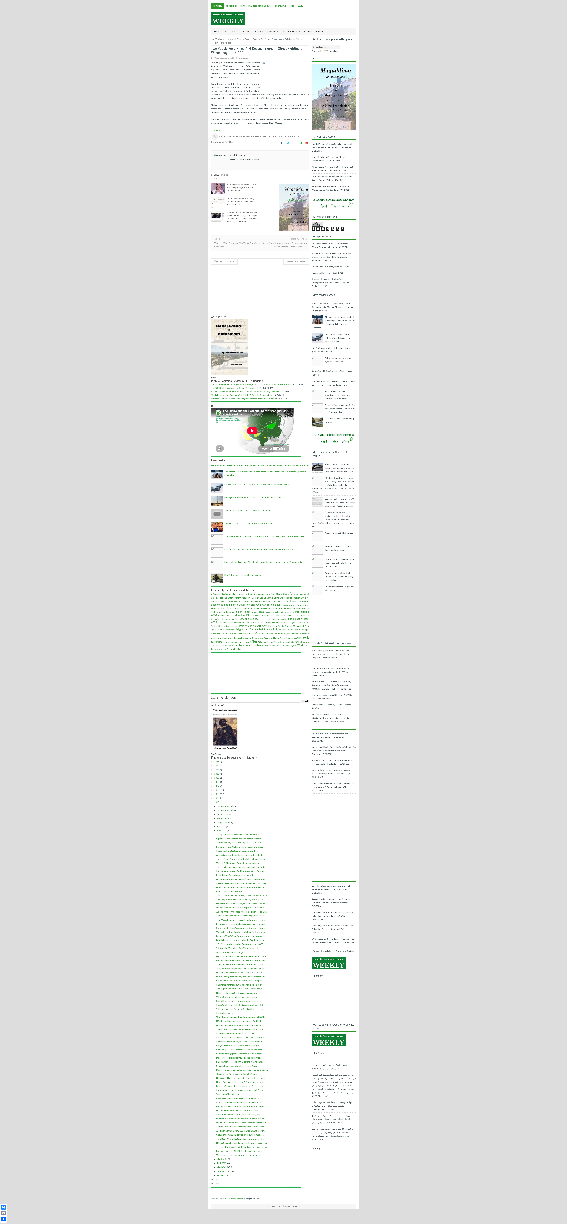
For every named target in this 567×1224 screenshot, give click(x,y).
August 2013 (223, 822)
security (305, 633)
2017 (217, 786)
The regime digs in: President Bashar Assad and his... (240, 988)
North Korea (303, 622)
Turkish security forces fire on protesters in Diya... (239, 842)
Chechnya (268, 597)
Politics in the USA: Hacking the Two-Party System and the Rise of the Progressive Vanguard (331, 257)
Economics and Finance (224, 604)
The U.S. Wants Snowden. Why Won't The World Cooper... (243, 895)
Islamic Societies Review (259, 6)
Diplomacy (277, 601)
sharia (214, 638)
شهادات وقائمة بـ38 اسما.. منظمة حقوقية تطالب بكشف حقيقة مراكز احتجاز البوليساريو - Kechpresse (332, 1106)
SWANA (297, 638)
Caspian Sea (257, 597)
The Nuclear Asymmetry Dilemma (327, 266)
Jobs (292, 6)
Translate (333, 51)
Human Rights (242, 611)
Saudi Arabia (255, 633)
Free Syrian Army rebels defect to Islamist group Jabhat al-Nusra (254, 497)
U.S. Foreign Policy (286, 642)
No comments (243, 58)
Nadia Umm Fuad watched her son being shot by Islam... (241, 956)
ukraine (306, 642)
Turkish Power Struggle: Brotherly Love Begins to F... (240, 859)
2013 (217, 802)
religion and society (291, 629)
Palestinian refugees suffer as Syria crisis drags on (247, 510)
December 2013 (224, 806)
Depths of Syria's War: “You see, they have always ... (240, 936)
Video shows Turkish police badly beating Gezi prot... (240, 932)
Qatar (213, 630)
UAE (297, 642)
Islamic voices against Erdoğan (230, 952)
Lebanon (262, 619)
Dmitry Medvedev (301, 601)
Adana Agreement (256, 594)
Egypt (239, 136)
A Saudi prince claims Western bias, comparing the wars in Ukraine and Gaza (241, 187)
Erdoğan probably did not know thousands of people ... (241, 1106)
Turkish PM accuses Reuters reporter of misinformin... (241, 1126)
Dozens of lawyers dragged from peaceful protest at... (241, 1086)
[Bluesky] (3, 1207)
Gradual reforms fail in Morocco (339, 533)
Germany (279, 608)
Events (246, 136)
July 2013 (221, 826)
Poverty (281, 626)
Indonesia (284, 612)
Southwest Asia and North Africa (268, 638)
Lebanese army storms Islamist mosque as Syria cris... (240, 924)
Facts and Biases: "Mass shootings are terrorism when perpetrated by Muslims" (260, 549)
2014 (217, 798)
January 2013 (223, 1175)
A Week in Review (219, 594)
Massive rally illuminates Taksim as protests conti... (239, 1098)
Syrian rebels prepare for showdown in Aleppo (237, 1066)
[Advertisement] (302, 18)
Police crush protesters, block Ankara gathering (238, 851)
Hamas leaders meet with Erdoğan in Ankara (236, 993)
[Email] (3, 1213)
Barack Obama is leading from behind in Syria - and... (239, 1061)
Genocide (269, 608)
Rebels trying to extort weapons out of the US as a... (240, 1090)
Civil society (284, 598)
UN (212, 645)
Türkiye (273, 642)
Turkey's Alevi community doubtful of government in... (241, 915)
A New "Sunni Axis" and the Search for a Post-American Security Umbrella (245, 391)
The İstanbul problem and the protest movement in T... (241, 1147)
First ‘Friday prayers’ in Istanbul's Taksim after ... (238, 1110)
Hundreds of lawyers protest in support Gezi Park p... (240, 1078)
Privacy (296, 1206)
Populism (272, 626)
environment (303, 605)
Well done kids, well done (227, 1094)
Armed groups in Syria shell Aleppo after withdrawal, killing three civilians (339, 576)
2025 (217, 761)
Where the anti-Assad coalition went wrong (236, 997)
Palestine (234, 626)
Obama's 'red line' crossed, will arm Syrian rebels (238, 1074)
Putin (306, 626)
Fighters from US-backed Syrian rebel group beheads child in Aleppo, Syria (339, 563)
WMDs (279, 646)
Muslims (234, 623)
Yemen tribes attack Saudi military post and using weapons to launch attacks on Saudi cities (340, 468)
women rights (289, 645)
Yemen (230, 648)
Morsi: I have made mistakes (229, 891)
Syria (305, 637)
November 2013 (224, 810)
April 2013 (222, 1163)
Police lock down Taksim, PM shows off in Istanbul (239, 1041)
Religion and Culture (289, 136)
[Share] (3, 1219)
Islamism (305, 615)
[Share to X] (288, 143)
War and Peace (254, 645)
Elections (286, 605)
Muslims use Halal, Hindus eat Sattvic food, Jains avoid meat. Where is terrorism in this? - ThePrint (334, 750)
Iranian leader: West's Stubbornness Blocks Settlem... (241, 871)
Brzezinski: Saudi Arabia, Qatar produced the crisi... (239, 847)
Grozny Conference (293, 608)
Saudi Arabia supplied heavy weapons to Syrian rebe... (240, 964)
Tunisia (248, 642)
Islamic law (297, 615)
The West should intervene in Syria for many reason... (240, 920)
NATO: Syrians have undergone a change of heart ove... (241, 1143)
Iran (238, 615)
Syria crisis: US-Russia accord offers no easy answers (248, 523)
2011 (217, 1183)
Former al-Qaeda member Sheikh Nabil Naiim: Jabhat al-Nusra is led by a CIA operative (263, 562)
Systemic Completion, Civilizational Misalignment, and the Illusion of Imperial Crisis (330, 282)
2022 (217, 765)
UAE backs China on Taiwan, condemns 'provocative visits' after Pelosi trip (241, 201)
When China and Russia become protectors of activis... (241, 907)
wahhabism (238, 645)
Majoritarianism (273, 619)
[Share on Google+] (294, 143)
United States (221, 646)
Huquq (254, 612)
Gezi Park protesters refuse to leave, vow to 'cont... (239, 1049)
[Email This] (300, 143)
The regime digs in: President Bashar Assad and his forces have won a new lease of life (264, 536)
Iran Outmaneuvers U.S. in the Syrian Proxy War (238, 1114)
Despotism (266, 601)
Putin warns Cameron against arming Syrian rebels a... (240, 1037)
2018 (217, 782)
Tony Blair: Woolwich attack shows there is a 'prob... (240, 1139)
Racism (226, 629)
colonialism (295, 597)
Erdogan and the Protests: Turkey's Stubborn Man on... (241, 960)
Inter (292, 612)
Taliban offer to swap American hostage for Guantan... (241, 968)
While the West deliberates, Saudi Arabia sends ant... (240, 1009)
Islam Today (269, 615)
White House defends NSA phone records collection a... (241, 1122)
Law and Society (249, 618)
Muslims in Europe (247, 622)
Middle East (293, 618)
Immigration (270, 612)
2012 (217, 1179)
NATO (286, 623)
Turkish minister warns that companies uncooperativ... (241, 867)
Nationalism (277, 622)
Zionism (237, 649)
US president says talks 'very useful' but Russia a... (239, 1025)
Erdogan (215, 608)
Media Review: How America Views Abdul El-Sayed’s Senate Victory (242, 395)
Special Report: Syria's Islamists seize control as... (238, 1001)
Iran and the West (224, 1013)
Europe (223, 608)
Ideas (261, 611)
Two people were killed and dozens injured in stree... (240, 899)
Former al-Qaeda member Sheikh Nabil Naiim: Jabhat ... (241, 887)
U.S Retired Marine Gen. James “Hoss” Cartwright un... (241, 879)
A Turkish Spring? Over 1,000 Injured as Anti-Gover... (240, 1130)
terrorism (216, 641)
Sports (289, 638)
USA (229, 646)
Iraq (243, 615)
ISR (268, 1206)
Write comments (296, 261)
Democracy (255, 601)
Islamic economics (283, 615)
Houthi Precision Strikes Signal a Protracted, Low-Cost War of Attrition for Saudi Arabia (251, 384)
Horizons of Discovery (322, 273)
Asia (244, 597)
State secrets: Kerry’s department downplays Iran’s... (240, 928)
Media (283, 619)
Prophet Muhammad (294, 626)
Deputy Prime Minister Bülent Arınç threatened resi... (240, 972)
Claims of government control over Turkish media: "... (240, 1134)
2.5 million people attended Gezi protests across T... (240, 944)
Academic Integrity (238, 594)
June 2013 (222, 830)
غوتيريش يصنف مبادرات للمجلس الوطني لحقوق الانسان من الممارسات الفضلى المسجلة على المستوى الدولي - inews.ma (332, 1119)
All (226, 31)
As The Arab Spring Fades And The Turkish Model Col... (241, 911)
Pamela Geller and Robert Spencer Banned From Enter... (241, 883)
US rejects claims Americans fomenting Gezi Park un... (240, 1021)
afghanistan (270, 594)
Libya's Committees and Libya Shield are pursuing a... (240, 1082)
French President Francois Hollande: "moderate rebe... (241, 940)
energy (294, 605)
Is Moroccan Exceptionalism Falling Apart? (235, 1033)
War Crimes (269, 646)
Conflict (304, 597)
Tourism (226, 642)
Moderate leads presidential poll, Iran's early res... (238, 1057)
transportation (237, 642)
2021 (217, 769)
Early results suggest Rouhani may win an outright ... (240, 1053)
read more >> (217, 130)
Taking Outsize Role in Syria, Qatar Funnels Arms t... (240, 834)
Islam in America (257, 615)
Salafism (232, 634)
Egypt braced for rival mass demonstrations (236, 875)
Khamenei (225, 619)
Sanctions (241, 633)
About (288, 1206)
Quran (220, 629)
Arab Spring (229, 136)
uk (301, 642)
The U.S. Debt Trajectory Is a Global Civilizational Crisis (236, 388)
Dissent (287, 601)
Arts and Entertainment (230, 597)
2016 (217, 790)
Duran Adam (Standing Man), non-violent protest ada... (241, 976)
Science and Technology (277, 633)
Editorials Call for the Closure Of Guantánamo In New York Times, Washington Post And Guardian (340, 502)
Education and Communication (256, 604)
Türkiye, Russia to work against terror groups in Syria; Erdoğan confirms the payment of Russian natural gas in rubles (242, 217)
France (238, 608)
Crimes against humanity (238, 601)
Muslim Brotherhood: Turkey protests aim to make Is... (241, 1118)
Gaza (262, 608)
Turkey (257, 641)
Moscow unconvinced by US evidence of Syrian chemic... (242, 1070)
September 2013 (225, 818)
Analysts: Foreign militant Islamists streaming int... (239, 1102)
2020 (217, 774)
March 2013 (222, 1167)
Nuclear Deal (216, 626)
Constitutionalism (218, 601)
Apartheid (299, 594)
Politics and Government (264, 136)
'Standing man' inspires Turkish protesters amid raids (240, 1017)
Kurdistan (235, 619)
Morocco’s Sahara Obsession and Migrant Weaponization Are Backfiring (244, 398)
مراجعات (300, 6)
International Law (227, 615)
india (277, 612)
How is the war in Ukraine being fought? (242, 575)
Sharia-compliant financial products (234, 638)
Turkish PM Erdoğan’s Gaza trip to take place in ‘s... (239, 863)
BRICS (248, 598)
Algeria (286, 594)
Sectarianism (295, 633)
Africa (279, 594)
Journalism (215, 619)
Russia (224, 633)
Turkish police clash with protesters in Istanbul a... (239, 1155)
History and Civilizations (222, 612)
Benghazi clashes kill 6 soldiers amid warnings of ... (239, 1045)
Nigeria (293, 622)
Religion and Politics (222, 142)
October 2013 (223, 814)
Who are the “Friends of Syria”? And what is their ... (239, 948)
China (276, 597)
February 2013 (224, 1171)
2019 (217, 778)
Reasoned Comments (235, 6)
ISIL (248, 615)
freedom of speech (250, 608)
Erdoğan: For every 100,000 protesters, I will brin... (239, 1151)
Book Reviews (280, 6)
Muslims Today (264, 622)
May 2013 (221, 1159)
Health (306, 608)
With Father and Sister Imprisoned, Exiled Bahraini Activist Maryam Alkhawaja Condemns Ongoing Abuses (260, 465)
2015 (217, 794)
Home (216, 31)
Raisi (232, 629)
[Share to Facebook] (281, 143)
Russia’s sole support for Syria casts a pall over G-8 (239, 1005)
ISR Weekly (217, 6)
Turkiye (266, 642)
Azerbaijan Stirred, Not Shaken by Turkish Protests (239, 855)
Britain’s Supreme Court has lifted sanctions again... (239, 980)
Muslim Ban (225, 623)
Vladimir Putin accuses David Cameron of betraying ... (240, 1029)
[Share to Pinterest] (306, 143)
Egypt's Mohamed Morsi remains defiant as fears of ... (240, 838)
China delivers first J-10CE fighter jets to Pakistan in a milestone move (256, 484)
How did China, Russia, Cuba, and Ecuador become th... (241, 903)
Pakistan (226, 626)
